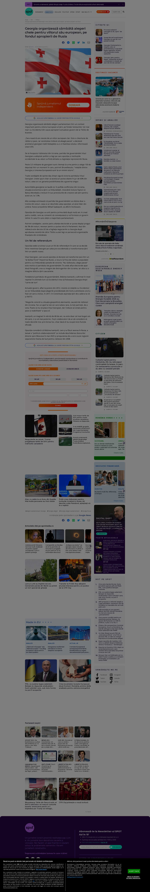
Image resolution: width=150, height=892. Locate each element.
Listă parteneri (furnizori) (75, 877)
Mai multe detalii (41, 869)
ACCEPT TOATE (134, 871)
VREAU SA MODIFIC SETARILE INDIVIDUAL (133, 877)
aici (34, 881)
